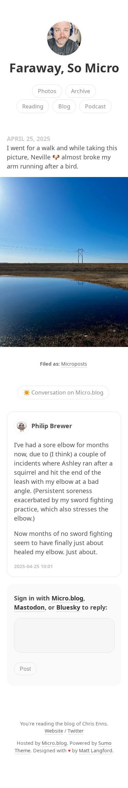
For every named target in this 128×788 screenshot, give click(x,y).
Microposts (74, 364)
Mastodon (29, 607)
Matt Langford (95, 750)
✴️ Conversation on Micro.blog (63, 392)
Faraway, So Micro (64, 67)
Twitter (76, 731)
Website (54, 731)
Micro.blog (67, 598)
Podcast (95, 106)
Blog (64, 106)
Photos (47, 91)
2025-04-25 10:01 (33, 566)
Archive (80, 91)
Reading (32, 106)
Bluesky (68, 607)
